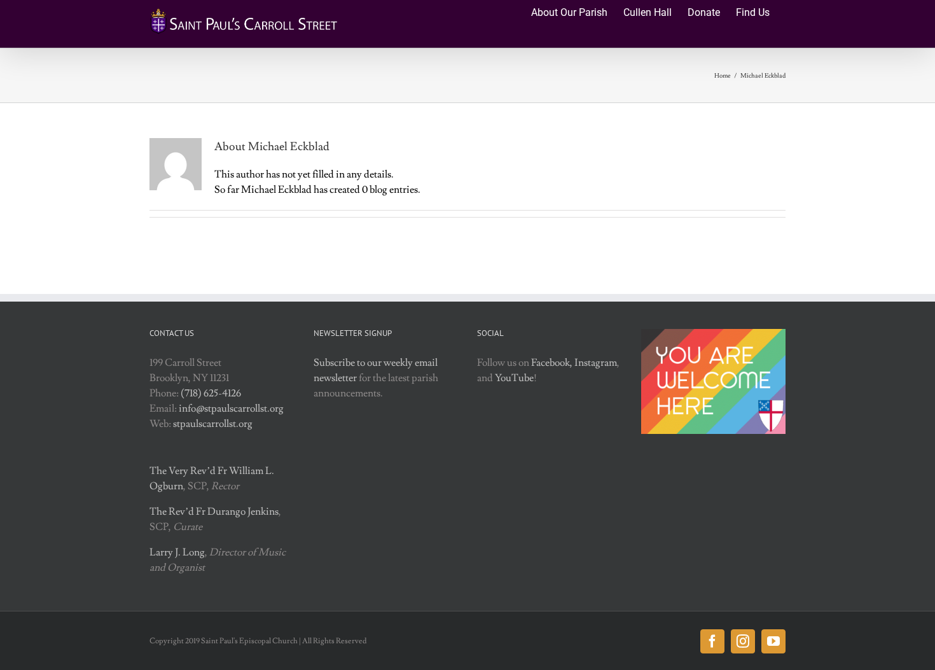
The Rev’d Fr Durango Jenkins (214, 511)
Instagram (595, 362)
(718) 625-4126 (211, 393)
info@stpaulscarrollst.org (231, 408)
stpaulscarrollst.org (213, 423)
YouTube (514, 378)
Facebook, (551, 362)
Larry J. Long (177, 552)
